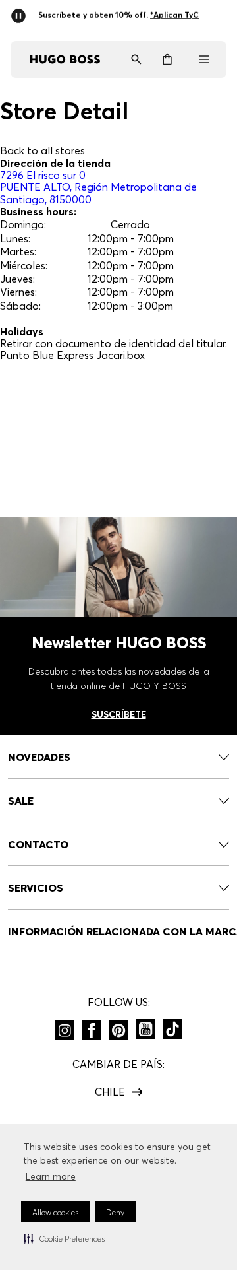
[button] (64, 1238)
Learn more (51, 1176)
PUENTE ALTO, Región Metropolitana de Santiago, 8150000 (98, 187)
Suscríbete (119, 714)
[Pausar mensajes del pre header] (21, 12)
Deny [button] (115, 1212)
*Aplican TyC (118, 21)
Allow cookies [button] (55, 1212)
